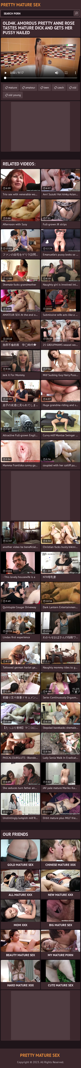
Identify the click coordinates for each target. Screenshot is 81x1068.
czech (60, 87)
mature (12, 87)
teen (46, 87)
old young (14, 95)
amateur (30, 87)
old (74, 87)
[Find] (76, 13)
